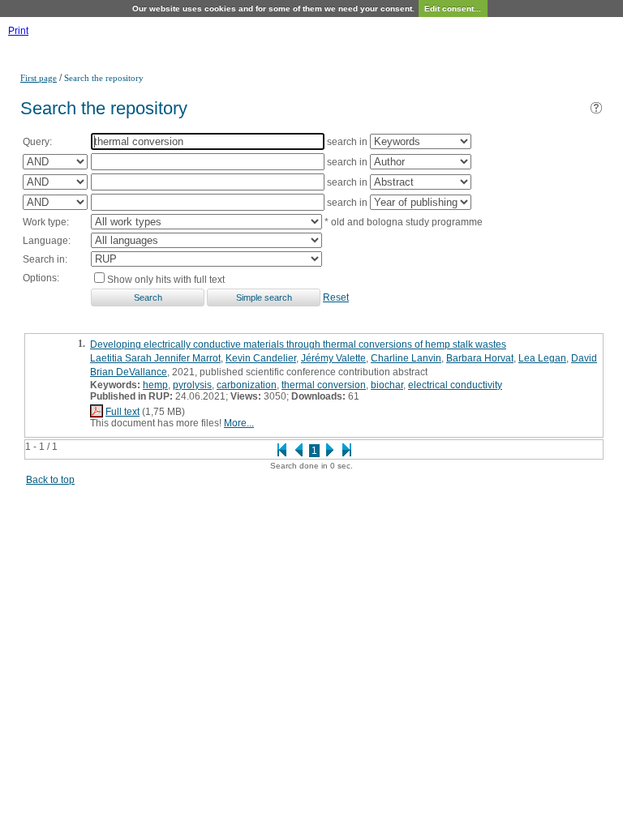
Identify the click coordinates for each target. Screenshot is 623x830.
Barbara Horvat (479, 358)
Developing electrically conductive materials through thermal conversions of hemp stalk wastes (298, 344)
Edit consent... (452, 8)
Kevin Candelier (261, 358)
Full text (122, 411)
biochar (387, 385)
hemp (155, 385)
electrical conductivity (455, 385)
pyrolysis (192, 385)
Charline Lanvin (406, 358)
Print (18, 30)
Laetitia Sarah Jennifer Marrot (155, 358)
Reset (336, 297)
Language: (47, 240)
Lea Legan (542, 358)
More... (239, 423)
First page (38, 78)
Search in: (45, 259)
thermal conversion (323, 385)
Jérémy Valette (333, 358)
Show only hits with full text (166, 279)
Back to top (50, 480)
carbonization (247, 385)
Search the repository (104, 78)
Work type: (46, 222)
